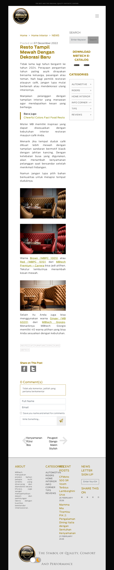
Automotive (82, 84)
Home (23, 35)
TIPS (48, 490)
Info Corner (81, 103)
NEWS (55, 35)
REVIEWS (51, 493)
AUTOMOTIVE (53, 473)
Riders (82, 90)
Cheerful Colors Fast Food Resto (44, 117)
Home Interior (39, 35)
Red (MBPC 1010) (33, 262)
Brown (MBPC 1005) (44, 258)
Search (93, 40)
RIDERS (50, 476)
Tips (82, 109)
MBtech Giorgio (53, 322)
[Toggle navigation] (97, 16)
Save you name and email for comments (44, 413)
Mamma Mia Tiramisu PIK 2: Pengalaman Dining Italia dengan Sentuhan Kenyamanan (67, 519)
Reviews (82, 115)
